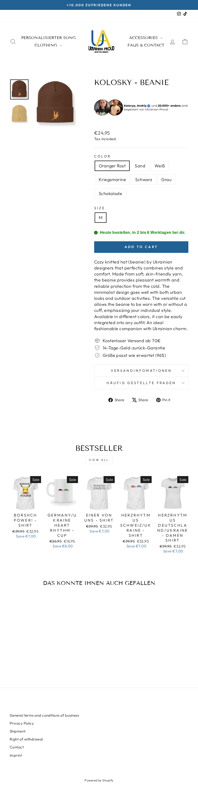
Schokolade (110, 193)
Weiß (160, 166)
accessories (144, 37)
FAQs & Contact (145, 45)
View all (99, 460)
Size (99, 208)
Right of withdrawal (26, 739)
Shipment (18, 731)
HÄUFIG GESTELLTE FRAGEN (141, 383)
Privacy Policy (22, 723)
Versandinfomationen (141, 370)
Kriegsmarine (112, 179)
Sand (140, 166)
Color (102, 156)
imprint (16, 755)
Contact (17, 747)
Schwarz (143, 179)
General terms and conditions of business (44, 715)
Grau (166, 179)
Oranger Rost (112, 166)
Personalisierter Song (48, 37)
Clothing (46, 45)
